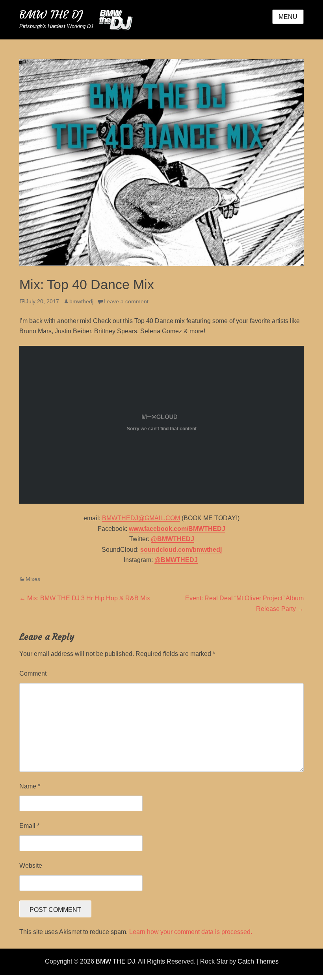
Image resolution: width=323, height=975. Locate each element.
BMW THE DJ (51, 15)
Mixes (33, 579)
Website (30, 865)
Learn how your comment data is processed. (190, 931)
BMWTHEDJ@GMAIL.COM (141, 518)
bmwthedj (81, 301)
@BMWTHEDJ (172, 539)
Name (29, 786)
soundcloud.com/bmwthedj (181, 549)
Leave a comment (126, 301)
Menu (287, 16)
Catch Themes (258, 961)
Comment (32, 673)
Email (29, 825)
